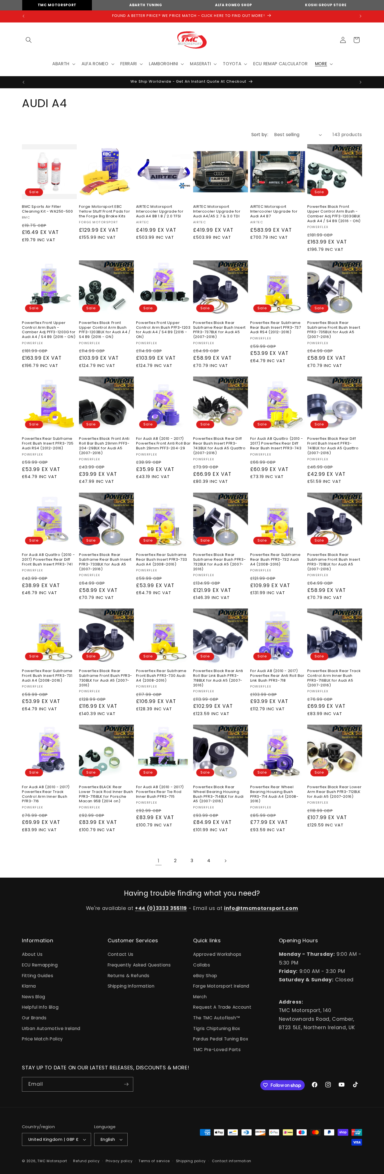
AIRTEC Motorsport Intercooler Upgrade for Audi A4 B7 (274, 211)
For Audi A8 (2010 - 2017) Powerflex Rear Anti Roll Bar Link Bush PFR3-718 (277, 676)
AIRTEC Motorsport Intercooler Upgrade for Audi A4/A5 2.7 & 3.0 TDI (217, 211)
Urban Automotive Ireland (51, 1028)
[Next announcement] (360, 16)
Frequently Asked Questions (139, 965)
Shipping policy (191, 1161)
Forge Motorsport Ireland (221, 986)
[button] (28, 40)
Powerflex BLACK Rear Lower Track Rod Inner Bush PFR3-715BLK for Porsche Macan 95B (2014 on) (106, 794)
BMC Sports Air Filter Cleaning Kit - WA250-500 (47, 209)
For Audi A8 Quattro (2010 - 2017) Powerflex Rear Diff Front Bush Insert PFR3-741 (48, 560)
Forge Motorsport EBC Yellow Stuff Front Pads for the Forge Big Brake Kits (104, 211)
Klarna (29, 986)
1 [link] (158, 860)
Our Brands (34, 1018)
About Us (32, 954)
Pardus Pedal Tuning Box (220, 1039)
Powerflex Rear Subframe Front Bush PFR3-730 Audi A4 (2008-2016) (161, 676)
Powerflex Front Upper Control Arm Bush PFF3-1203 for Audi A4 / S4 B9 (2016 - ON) (163, 330)
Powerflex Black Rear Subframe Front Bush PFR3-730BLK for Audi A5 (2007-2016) (105, 678)
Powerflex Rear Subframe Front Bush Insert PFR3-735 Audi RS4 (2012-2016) (48, 443)
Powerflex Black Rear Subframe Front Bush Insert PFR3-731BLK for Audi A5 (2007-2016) (333, 562)
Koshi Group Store (325, 5)
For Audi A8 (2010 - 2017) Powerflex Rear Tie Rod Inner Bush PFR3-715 (160, 792)
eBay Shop (205, 976)
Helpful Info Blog (40, 1007)
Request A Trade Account (222, 1007)
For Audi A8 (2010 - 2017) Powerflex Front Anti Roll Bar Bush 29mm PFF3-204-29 (163, 443)
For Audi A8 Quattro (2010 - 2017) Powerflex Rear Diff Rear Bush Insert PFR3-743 (276, 443)
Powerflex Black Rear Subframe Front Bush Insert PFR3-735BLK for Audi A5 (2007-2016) (333, 330)
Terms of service (154, 1161)
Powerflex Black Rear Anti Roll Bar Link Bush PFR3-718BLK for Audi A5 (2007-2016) (218, 678)
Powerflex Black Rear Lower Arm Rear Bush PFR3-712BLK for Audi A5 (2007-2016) (334, 792)
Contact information (232, 1161)
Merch (200, 997)
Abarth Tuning (145, 5)
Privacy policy (119, 1161)
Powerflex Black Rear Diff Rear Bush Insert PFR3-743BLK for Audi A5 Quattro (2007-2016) (219, 446)
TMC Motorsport (57, 5)
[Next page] (225, 860)
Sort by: (259, 135)
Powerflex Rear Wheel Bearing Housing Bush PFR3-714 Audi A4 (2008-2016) (274, 794)
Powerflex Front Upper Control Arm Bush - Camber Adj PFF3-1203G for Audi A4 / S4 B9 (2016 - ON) (49, 330)
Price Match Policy (42, 1039)
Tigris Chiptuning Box (216, 1028)
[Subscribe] (126, 1084)
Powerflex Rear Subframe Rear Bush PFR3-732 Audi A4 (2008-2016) (275, 560)
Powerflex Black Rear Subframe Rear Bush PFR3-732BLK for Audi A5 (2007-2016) (219, 562)
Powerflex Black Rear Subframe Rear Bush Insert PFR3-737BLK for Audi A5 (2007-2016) (219, 330)
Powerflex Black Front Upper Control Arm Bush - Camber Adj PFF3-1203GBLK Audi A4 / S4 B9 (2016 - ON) (334, 214)
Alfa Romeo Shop (233, 5)
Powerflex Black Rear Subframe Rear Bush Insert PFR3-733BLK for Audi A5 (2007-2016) (105, 562)
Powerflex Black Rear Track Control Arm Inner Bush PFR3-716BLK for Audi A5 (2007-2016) (334, 678)
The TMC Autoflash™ (216, 1018)
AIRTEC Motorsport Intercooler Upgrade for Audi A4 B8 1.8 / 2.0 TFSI (160, 211)
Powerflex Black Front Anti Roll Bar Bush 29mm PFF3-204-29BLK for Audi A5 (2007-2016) (104, 446)
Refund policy (86, 1161)
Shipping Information (131, 986)
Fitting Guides (37, 976)
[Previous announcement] (23, 16)
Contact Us (121, 954)
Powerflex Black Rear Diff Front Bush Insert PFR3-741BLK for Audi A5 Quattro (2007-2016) (333, 446)
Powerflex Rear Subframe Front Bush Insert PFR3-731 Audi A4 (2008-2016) (47, 676)
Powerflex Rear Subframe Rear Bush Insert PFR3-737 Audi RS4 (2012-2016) (275, 328)
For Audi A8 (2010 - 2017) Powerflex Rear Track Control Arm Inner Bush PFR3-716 (46, 794)
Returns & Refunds (129, 976)
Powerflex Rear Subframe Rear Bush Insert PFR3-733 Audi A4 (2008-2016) (161, 560)
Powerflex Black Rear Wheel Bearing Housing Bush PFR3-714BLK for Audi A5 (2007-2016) (218, 794)
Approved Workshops (217, 954)
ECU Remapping (40, 965)
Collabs (201, 965)
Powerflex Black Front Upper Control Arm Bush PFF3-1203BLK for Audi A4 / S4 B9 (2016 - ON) (104, 330)
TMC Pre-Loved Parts (217, 1050)
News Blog (33, 997)
